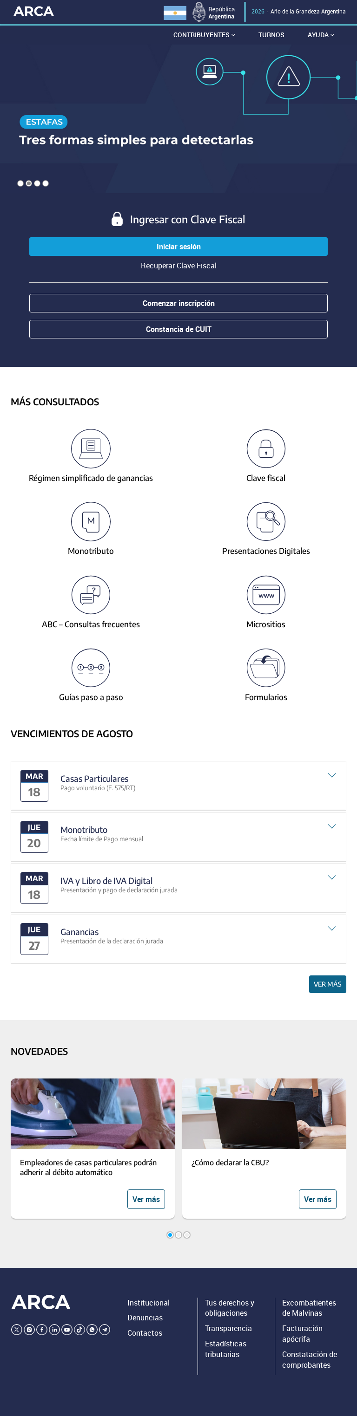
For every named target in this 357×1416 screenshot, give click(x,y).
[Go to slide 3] (187, 1235)
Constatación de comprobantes (309, 1359)
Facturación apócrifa (302, 1333)
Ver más (328, 984)
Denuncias (145, 1317)
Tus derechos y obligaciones (229, 1308)
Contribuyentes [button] (202, 34)
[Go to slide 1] (170, 1235)
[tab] (178, 785)
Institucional (148, 1303)
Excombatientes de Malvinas (309, 1308)
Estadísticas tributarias (225, 1348)
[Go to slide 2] (178, 1235)
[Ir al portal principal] (33, 10)
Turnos (271, 34)
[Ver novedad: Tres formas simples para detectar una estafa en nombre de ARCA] (178, 118)
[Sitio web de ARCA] (41, 1302)
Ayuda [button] (319, 34)
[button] (178, 785)
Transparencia (228, 1328)
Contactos (144, 1333)
